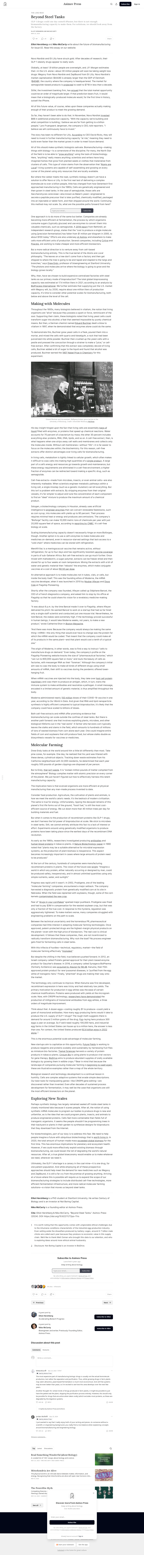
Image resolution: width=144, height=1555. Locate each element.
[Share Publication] (116, 4)
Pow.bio (35, 244)
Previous (39, 1302)
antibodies (96, 840)
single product (94, 461)
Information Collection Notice (71, 1530)
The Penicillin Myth (42, 1488)
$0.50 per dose (66, 569)
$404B (35, 81)
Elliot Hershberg (37, 31)
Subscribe (125, 4)
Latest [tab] (39, 1448)
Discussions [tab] (48, 1448)
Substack (60, 1550)
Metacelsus (40, 1370)
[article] (72, 1459)
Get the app (83, 1545)
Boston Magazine (74, 623)
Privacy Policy (88, 1530)
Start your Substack (66, 1545)
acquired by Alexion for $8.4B (72, 967)
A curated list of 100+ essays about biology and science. (52, 1458)
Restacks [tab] (46, 1350)
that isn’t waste (51, 770)
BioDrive (53, 1058)
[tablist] (41, 1350)
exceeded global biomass (91, 1140)
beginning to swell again (99, 1065)
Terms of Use (83, 1528)
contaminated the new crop (53, 896)
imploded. (67, 951)
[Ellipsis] (112, 1370)
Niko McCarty (52, 31)
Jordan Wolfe (41, 1416)
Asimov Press (59, 1460)
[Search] (111, 4)
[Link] (28, 303)
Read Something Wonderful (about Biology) (54, 1455)
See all (35, 1505)
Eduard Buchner (83, 323)
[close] (93, 1493)
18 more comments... (38, 1437)
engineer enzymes (55, 510)
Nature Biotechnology (85, 844)
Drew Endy (53, 263)
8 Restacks (57, 1287)
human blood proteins (42, 844)
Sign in (137, 4)
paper (99, 844)
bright (95, 867)
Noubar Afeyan (92, 581)
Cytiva (105, 240)
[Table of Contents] (2, 777)
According (77, 135)
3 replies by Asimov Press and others (52, 1409)
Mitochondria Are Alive (43, 1470)
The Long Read (37, 13)
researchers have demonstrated (84, 996)
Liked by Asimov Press (45, 1373)
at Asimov (82, 237)
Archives (91, 421)
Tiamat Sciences (66, 1051)
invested (105, 115)
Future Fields (89, 1044)
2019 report (82, 227)
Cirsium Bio (65, 1054)
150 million (66, 697)
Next (106, 1302)
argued (74, 90)
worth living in (101, 1137)
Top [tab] (33, 1448)
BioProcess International (43, 286)
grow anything (66, 154)
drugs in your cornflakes (51, 902)
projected (68, 84)
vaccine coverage (103, 552)
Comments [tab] (36, 1350)
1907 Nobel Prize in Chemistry (77, 352)
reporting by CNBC (84, 523)
